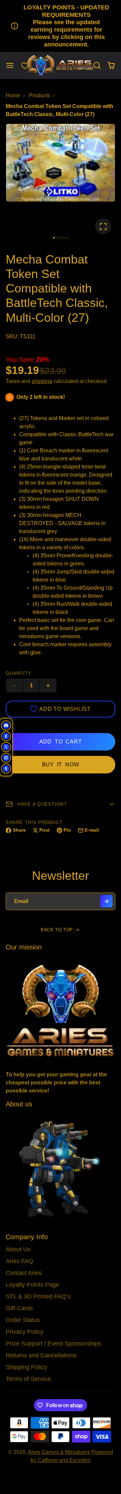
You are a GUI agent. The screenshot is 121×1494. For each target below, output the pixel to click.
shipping (42, 381)
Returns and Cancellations (41, 1355)
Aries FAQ (19, 1261)
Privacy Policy (24, 1331)
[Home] (60, 65)
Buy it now (60, 764)
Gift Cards (19, 1308)
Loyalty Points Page (32, 1284)
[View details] (60, 1010)
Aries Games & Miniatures (59, 1452)
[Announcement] (60, 26)
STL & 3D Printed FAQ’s (38, 1296)
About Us (18, 1249)
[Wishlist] (25, 65)
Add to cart (60, 741)
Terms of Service (28, 1379)
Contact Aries (24, 1273)
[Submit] (106, 901)
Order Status (23, 1320)
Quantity (18, 673)
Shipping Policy (26, 1367)
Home (13, 95)
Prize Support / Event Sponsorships (53, 1343)
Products (39, 95)
